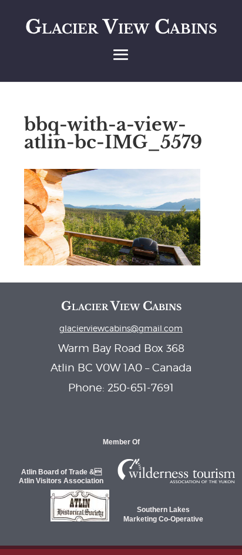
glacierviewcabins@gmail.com (121, 328)
